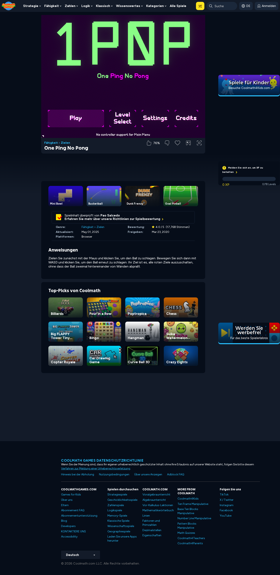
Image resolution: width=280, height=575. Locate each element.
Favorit (178, 149)
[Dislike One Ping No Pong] (167, 143)
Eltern (65, 505)
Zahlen (70, 6)
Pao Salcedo (110, 215)
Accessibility (69, 536)
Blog (64, 521)
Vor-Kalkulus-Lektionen (157, 505)
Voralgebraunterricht (156, 494)
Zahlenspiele (115, 505)
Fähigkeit (51, 6)
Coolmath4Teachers (191, 538)
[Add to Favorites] (177, 142)
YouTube (225, 515)
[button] (200, 6)
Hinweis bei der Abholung (77, 474)
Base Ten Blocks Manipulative (188, 511)
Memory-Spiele (117, 515)
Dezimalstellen (151, 530)
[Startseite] (9, 6)
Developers (68, 526)
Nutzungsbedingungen (114, 474)
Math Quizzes (186, 533)
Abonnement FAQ (72, 510)
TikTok (224, 494)
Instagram (226, 505)
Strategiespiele (117, 494)
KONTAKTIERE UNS (73, 531)
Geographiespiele (118, 531)
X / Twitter (226, 500)
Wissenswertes (128, 6)
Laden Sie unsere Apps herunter (122, 538)
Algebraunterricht (154, 500)
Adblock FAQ (175, 474)
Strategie (30, 6)
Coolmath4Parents (190, 543)
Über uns (67, 500)
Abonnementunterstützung (79, 515)
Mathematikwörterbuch (158, 510)
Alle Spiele (178, 6)
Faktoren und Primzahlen (151, 523)
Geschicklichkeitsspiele (122, 500)
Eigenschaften (151, 535)
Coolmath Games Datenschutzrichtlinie (102, 460)
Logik (85, 6)
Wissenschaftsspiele (120, 526)
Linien (146, 515)
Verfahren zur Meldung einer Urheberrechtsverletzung (95, 468)
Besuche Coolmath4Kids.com (249, 88)
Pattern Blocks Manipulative (187, 525)
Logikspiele (114, 510)
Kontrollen (188, 149)
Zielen (65, 143)
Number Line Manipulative (194, 518)
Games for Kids (71, 494)
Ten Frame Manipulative (193, 504)
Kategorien (155, 6)
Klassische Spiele (118, 521)
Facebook (226, 510)
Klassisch (103, 6)
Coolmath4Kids (188, 498)
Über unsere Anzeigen (148, 474)
